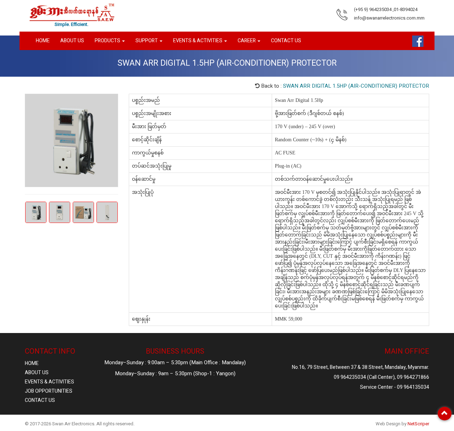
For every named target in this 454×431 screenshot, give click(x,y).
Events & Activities (49, 382)
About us (37, 372)
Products (108, 40)
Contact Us (40, 400)
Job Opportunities (48, 391)
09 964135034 (413, 387)
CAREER (247, 40)
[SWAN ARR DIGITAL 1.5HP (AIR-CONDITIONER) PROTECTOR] (71, 140)
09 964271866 (413, 377)
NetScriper (418, 423)
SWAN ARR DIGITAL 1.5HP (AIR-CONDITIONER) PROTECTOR (356, 86)
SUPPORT (147, 40)
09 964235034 (350, 377)
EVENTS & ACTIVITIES (198, 40)
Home (43, 40)
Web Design (388, 423)
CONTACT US (286, 40)
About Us (72, 40)
